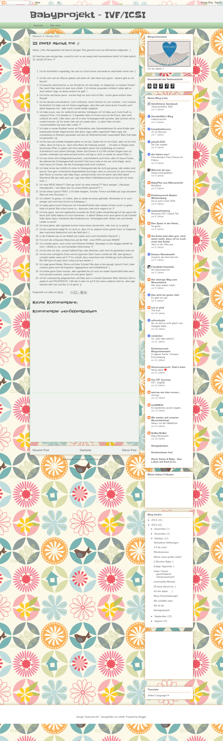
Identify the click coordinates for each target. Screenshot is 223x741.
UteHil (121, 717)
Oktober (159, 538)
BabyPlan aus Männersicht (167, 182)
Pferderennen (161, 552)
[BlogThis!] (75, 292)
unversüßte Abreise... (165, 581)
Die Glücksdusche (160, 269)
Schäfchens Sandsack (164, 103)
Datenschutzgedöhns (161, 173)
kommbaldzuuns (161, 129)
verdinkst (156, 335)
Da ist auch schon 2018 (163, 201)
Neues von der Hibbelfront (164, 423)
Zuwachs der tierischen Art (164, 257)
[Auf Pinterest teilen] (85, 292)
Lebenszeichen (158, 119)
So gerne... (156, 226)
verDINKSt (157, 405)
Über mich (55, 25)
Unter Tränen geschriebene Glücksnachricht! (164, 574)
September (160, 616)
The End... (156, 310)
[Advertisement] (84, 417)
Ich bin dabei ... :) (163, 591)
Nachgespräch (162, 610)
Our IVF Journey (161, 379)
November (160, 533)
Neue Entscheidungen (166, 596)
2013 (154, 524)
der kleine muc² (160, 154)
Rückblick (156, 185)
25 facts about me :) (165, 586)
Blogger (142, 717)
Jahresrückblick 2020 (162, 106)
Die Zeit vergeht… (160, 144)
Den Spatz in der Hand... (165, 223)
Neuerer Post (41, 450)
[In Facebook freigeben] (82, 292)
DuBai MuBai (159, 433)
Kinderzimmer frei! (162, 452)
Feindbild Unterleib (162, 266)
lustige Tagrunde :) (164, 566)
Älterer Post (129, 450)
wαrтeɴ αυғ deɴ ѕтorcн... (165, 392)
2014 (154, 520)
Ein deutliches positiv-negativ (166, 408)
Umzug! (155, 395)
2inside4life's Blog (162, 116)
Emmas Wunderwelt (163, 254)
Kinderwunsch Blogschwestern (161, 350)
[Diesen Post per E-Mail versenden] (72, 292)
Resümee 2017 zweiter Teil (164, 213)
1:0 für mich (160, 547)
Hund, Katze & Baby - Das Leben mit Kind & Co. (166, 460)
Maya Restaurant (159, 436)
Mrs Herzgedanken (51, 50)
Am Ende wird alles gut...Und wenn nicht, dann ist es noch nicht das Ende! (168, 239)
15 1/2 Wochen (158, 132)
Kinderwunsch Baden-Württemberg (164, 196)
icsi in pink (157, 307)
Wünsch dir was (160, 170)
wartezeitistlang (160, 210)
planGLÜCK (158, 141)
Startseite (38, 25)
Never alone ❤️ (159, 370)
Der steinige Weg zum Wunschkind (164, 281)
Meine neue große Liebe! (168, 556)
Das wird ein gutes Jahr (165, 295)
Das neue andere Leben (163, 285)
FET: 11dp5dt (158, 382)
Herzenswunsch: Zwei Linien (168, 367)
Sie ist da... (160, 605)
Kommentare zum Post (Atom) (90, 459)
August (158, 621)
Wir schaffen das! (163, 600)
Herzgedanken (159, 445)
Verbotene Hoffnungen (166, 542)
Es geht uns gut (159, 297)
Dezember (160, 528)
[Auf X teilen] (78, 292)
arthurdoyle (158, 320)
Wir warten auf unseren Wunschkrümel (165, 419)
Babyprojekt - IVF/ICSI (88, 15)
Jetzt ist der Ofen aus (162, 244)
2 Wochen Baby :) (163, 561)
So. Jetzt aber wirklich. (162, 338)
